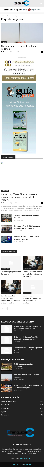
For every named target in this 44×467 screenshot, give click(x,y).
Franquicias (5, 408)
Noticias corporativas (9, 401)
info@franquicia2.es (27, 458)
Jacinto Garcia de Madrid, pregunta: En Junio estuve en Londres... (32, 274)
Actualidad (5, 190)
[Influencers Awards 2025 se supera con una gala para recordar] (6, 229)
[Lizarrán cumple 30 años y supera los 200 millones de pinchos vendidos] (6, 388)
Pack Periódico (18, 464)
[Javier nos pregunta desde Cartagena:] (11, 263)
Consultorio (5, 269)
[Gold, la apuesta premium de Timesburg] (6, 367)
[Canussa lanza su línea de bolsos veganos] (22, 33)
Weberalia (27, 464)
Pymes (4, 42)
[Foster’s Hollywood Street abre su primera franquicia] (6, 239)
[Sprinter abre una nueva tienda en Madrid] (6, 218)
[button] (41, 3)
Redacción (4, 52)
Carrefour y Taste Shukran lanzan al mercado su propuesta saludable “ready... (19, 197)
